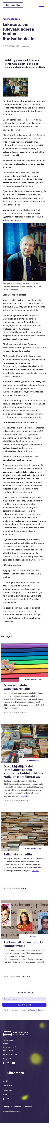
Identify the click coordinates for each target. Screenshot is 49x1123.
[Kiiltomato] (13, 6)
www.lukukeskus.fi (10, 1054)
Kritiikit (5, 1081)
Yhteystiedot (7, 1058)
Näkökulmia (7, 1085)
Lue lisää (13, 708)
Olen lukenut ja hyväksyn (25, 1009)
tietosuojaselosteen (36, 1009)
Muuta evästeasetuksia (12, 1111)
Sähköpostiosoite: (11, 995)
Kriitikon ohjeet (9, 1094)
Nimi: (28, 995)
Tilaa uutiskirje (24, 1005)
